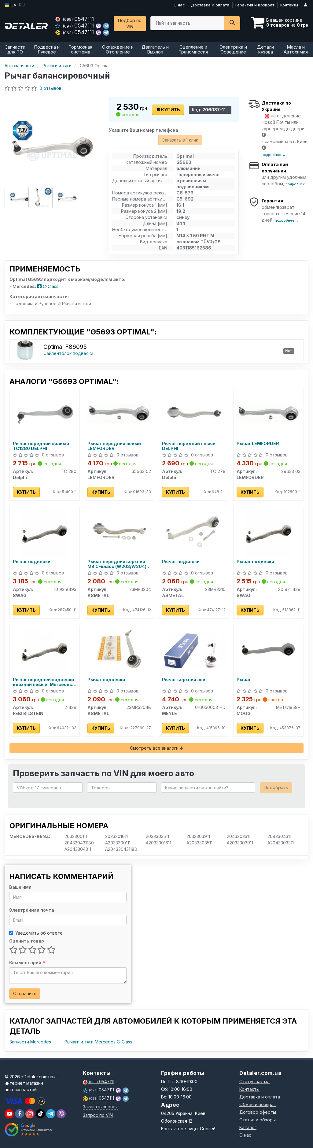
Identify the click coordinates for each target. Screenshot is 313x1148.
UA (12, 4)
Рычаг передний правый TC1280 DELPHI (41, 446)
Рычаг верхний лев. (184, 679)
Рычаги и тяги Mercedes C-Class (98, 1041)
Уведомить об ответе (39, 933)
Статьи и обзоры (257, 1119)
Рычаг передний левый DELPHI (188, 446)
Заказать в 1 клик (180, 139)
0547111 (78, 19)
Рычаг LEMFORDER (258, 443)
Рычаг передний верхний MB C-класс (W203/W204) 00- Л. (116, 564)
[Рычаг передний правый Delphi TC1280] (44, 412)
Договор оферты (257, 1112)
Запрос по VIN (98, 1115)
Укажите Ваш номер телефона (143, 130)
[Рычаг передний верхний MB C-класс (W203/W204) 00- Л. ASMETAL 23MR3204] (119, 530)
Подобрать (276, 787)
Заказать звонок (100, 1106)
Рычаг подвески (31, 561)
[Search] (232, 23)
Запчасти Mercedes (30, 1041)
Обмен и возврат (257, 1104)
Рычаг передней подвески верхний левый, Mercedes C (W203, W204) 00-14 (44, 682)
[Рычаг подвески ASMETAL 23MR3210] (194, 530)
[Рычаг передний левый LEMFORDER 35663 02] (119, 412)
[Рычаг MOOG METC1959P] (268, 649)
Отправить (24, 993)
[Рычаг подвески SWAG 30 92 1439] (268, 533)
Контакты (289, 4)
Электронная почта (31, 910)
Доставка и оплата (210, 4)
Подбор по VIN (130, 23)
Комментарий (27, 962)
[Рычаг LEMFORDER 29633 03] (268, 412)
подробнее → (273, 155)
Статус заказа (254, 1081)
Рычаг (244, 679)
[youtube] (9, 1113)
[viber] (19, 1113)
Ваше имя (20, 887)
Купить (170, 109)
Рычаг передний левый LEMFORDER (114, 446)
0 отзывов (50, 88)
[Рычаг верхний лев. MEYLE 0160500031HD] (194, 649)
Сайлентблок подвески (68, 353)
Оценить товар (26, 940)
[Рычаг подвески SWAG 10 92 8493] (44, 533)
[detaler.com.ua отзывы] (28, 1129)
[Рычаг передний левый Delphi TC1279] (194, 412)
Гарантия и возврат (254, 4)
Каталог (247, 1127)
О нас (179, 4)
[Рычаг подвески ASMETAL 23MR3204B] (119, 649)
